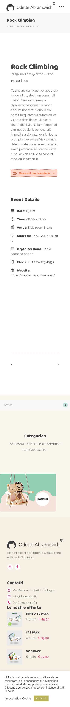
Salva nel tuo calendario (34, 173)
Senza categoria (35, 449)
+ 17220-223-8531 (41, 262)
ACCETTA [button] (41, 698)
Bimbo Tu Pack (37, 613)
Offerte (52, 444)
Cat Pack (33, 632)
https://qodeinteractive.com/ (33, 275)
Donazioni (17, 444)
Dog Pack (33, 651)
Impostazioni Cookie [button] (18, 698)
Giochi (31, 444)
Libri (41, 444)
